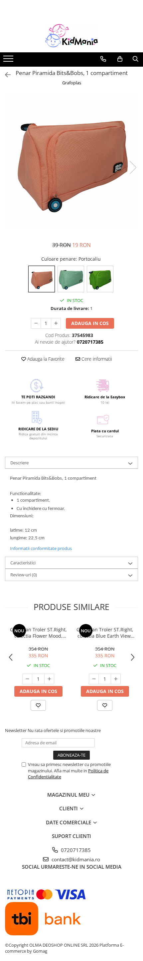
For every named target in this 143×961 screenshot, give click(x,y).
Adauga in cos (90, 323)
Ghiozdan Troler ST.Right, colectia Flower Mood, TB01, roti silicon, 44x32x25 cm (38, 632)
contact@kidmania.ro (75, 859)
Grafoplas (71, 83)
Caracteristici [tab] (23, 563)
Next (132, 167)
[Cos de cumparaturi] (120, 59)
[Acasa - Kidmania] (71, 35)
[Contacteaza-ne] (103, 59)
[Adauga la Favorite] (38, 705)
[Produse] (9, 61)
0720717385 (75, 850)
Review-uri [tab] (23, 575)
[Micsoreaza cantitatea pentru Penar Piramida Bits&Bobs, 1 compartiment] (36, 323)
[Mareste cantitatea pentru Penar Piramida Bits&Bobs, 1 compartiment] (56, 323)
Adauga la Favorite (45, 359)
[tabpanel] (71, 160)
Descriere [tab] (19, 463)
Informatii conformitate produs (41, 548)
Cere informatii (96, 359)
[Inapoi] (5, 74)
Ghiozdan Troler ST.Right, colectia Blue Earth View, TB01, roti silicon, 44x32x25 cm (104, 632)
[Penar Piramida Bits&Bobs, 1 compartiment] (71, 160)
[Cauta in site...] (135, 59)
